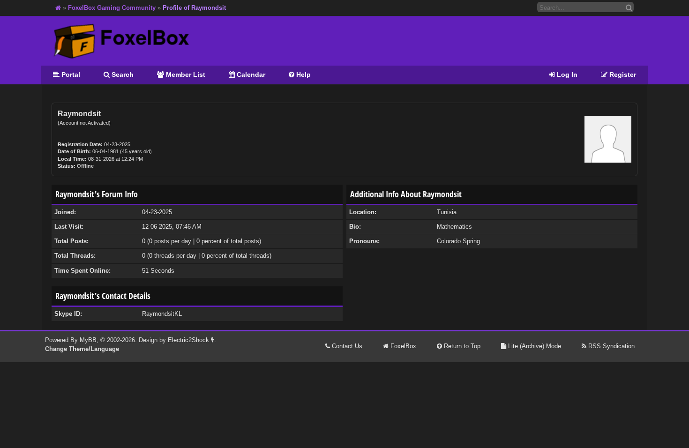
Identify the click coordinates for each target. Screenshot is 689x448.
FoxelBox (402, 346)
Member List (184, 74)
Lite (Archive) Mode (533, 346)
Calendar (250, 74)
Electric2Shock (189, 339)
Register (621, 74)
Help (302, 74)
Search (122, 74)
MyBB (88, 339)
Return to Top (461, 346)
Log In (566, 74)
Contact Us (346, 346)
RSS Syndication (610, 346)
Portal (70, 74)
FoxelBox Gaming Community (112, 7)
